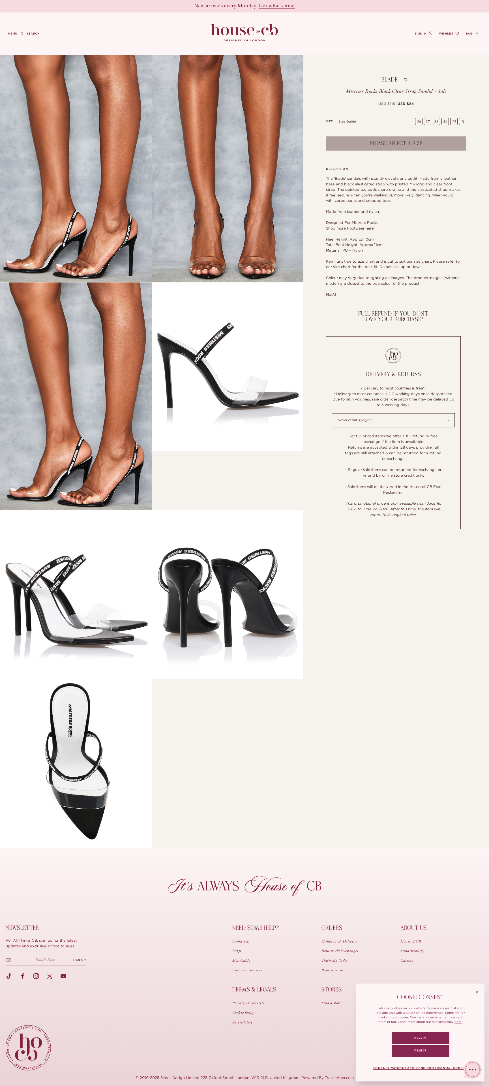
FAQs (236, 951)
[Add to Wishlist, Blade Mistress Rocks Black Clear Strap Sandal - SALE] (406, 80)
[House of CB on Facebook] (22, 976)
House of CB (410, 942)
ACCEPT (420, 1037)
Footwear (355, 228)
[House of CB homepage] (28, 1047)
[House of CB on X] (49, 976)
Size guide (347, 121)
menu (13, 33)
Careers (406, 961)
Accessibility (242, 1023)
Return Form (332, 971)
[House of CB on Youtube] (63, 976)
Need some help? (255, 928)
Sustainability (412, 951)
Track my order (334, 961)
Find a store (331, 1003)
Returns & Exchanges (339, 951)
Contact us (241, 942)
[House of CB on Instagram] (36, 976)
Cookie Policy (243, 1013)
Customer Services (247, 971)
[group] (396, 103)
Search (33, 33)
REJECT (420, 1050)
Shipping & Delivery (339, 942)
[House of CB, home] (244, 33)
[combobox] (393, 420)
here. (458, 1021)
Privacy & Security (248, 1003)
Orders (331, 928)
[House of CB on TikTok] (9, 976)
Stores (331, 989)
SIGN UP (79, 960)
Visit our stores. (264, 6)
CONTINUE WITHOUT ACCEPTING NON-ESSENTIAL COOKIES (420, 1068)
